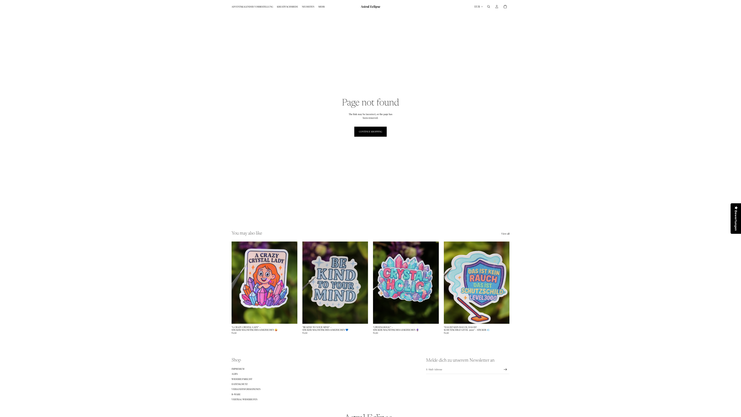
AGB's (235, 373)
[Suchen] (488, 6)
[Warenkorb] (505, 6)
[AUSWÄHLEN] (291, 317)
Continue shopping (370, 131)
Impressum (238, 368)
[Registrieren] (505, 369)
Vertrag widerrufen (244, 399)
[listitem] (321, 6)
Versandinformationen (246, 389)
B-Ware (236, 394)
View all (505, 233)
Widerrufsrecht (242, 379)
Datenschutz (240, 384)
